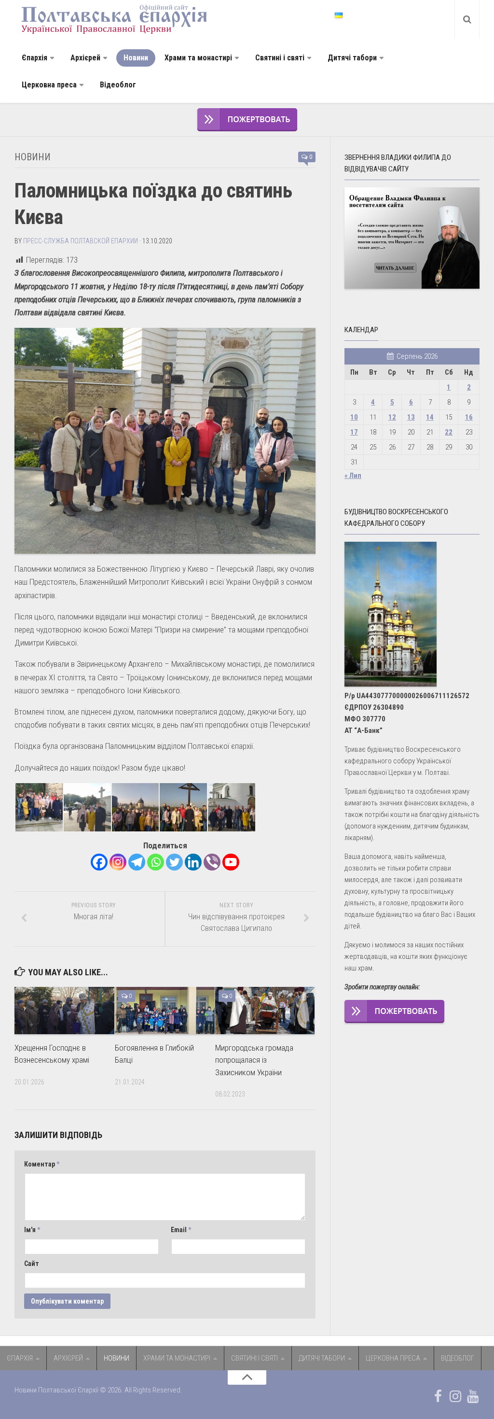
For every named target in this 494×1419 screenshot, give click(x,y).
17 (354, 432)
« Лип (352, 475)
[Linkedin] (193, 862)
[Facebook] (99, 862)
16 (469, 417)
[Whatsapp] (155, 862)
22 (449, 432)
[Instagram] (118, 862)
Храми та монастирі (198, 57)
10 (354, 417)
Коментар (41, 1164)
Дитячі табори (352, 57)
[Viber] (212, 862)
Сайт (31, 1263)
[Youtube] (230, 862)
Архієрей (85, 57)
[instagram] (455, 1396)
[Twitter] (174, 862)
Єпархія (34, 57)
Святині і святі (279, 57)
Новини (136, 57)
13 (411, 417)
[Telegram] (136, 862)
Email (181, 1230)
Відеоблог (118, 84)
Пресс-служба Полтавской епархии (80, 241)
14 (430, 417)
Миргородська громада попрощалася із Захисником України (254, 1060)
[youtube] (473, 1396)
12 (392, 417)
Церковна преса (49, 84)
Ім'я (32, 1230)
